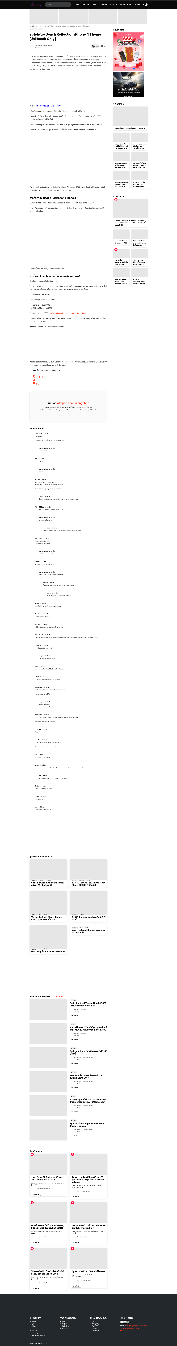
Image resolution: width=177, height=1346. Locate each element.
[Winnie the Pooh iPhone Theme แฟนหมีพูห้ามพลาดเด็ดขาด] (48, 903)
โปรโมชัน (64, 1323)
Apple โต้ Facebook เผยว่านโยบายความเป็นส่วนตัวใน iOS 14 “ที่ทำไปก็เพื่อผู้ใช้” (139, 281)
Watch (34, 1327)
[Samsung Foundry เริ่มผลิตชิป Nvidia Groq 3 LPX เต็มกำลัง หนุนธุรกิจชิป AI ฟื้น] (121, 175)
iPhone (86, 5)
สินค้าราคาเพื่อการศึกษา (38, 1336)
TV (33, 1328)
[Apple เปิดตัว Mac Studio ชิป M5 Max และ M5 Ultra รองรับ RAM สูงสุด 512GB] (73, 16)
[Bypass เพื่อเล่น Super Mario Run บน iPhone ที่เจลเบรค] (48, 1129)
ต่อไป (146, 16)
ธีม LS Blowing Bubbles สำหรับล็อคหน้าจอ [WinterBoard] (47, 884)
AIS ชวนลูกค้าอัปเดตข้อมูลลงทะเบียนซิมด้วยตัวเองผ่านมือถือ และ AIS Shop (139, 165)
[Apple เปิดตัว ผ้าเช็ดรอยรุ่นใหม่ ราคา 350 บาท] (130, 116)
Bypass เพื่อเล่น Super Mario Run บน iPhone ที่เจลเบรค (87, 1124)
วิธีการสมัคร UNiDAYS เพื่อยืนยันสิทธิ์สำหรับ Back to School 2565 (47, 1272)
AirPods (34, 1330)
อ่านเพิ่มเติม (74, 1015)
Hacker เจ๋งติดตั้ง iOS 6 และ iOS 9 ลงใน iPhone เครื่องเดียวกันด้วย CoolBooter (88, 1100)
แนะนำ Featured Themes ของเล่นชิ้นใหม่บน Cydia (88, 931)
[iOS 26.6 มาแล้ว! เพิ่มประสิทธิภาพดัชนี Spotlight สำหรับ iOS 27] (88, 1212)
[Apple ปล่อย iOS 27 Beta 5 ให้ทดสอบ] (88, 1258)
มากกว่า (36, 1185)
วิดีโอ (63, 1321)
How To (113, 5)
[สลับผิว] (143, 4)
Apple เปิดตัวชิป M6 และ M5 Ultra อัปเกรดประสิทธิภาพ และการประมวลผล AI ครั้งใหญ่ (102, 20)
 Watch (103, 5)
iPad (94, 5)
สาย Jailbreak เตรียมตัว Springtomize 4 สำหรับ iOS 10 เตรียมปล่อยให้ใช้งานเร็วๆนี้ (88, 1028)
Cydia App (42, 880)
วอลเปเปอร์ (95, 1325)
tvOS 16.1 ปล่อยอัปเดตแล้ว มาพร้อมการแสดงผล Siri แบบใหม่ (139, 262)
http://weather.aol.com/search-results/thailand (67, 313)
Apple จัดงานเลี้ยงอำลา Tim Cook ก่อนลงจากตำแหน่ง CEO (139, 184)
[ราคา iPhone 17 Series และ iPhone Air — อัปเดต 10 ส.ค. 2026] (48, 1164)
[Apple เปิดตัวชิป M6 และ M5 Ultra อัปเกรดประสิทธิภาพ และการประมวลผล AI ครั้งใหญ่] (102, 16)
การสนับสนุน (65, 1327)
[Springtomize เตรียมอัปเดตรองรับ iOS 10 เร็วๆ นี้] (48, 1057)
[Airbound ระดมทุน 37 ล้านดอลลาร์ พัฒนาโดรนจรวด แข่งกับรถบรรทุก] (121, 156)
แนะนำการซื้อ (65, 1328)
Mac (77, 5)
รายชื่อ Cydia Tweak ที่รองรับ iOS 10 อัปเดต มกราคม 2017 (86, 1076)
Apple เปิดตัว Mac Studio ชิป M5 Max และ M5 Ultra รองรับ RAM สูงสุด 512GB (73, 21)
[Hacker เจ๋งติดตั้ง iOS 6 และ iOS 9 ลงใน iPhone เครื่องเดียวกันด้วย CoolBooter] (48, 1105)
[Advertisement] (68, 87)
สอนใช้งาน (65, 1325)
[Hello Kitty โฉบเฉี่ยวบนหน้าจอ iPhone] (48, 937)
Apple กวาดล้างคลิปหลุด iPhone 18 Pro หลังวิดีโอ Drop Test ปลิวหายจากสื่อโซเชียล (88, 1179)
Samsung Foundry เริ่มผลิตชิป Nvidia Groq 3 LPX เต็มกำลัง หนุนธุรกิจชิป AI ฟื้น (121, 184)
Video (137, 5)
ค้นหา (48, 4)
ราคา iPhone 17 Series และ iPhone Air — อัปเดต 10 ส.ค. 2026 (47, 1178)
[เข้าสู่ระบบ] (146, 5)
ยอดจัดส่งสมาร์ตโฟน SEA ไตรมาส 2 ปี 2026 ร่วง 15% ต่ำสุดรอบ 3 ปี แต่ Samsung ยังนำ (139, 146)
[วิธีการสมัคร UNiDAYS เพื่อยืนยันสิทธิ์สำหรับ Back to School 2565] (48, 1258)
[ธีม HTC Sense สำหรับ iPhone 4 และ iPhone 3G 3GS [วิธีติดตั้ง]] (88, 869)
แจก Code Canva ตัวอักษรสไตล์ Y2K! (121, 242)
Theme (49, 880)
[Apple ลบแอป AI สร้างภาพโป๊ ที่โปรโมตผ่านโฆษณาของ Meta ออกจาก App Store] (140, 234)
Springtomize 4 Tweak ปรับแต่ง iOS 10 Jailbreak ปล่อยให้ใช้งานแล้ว (88, 1004)
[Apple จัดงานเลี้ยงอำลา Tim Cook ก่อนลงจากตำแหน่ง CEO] (140, 175)
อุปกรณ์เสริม (35, 1334)
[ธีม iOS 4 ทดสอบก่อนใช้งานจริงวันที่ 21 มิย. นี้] (88, 903)
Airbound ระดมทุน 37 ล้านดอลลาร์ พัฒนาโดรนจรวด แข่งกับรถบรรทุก (121, 165)
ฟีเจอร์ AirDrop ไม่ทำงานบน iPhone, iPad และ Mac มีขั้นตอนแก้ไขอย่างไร (47, 1226)
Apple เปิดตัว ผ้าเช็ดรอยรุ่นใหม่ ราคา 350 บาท (130, 128)
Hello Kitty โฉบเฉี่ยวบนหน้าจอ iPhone (48, 951)
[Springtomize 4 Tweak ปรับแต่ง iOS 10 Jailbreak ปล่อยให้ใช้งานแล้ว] (48, 1009)
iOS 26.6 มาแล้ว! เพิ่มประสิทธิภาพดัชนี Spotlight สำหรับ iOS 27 (89, 1226)
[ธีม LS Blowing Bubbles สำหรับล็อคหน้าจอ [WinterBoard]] (48, 869)
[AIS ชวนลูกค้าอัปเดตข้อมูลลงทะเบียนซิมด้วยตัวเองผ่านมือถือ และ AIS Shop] (140, 156)
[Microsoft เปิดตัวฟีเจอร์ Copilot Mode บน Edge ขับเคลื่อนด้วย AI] (121, 272)
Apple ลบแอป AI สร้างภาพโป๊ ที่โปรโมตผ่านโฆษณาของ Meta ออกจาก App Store (139, 243)
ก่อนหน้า (31, 16)
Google (94, 1328)
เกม (93, 1321)
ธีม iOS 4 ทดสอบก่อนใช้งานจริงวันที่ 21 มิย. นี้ (89, 918)
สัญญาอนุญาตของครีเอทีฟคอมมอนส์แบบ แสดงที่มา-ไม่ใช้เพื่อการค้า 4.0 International (133, 1328)
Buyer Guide (125, 5)
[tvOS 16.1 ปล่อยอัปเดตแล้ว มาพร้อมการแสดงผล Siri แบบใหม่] (140, 253)
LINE (93, 1327)
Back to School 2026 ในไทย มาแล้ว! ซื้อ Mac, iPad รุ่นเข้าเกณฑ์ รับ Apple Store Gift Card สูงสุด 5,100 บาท (132, 20)
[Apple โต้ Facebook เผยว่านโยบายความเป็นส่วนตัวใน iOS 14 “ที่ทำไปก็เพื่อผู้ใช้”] (140, 272)
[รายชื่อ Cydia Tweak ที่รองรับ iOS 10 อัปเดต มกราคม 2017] (48, 1081)
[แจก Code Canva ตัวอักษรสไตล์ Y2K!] (121, 234)
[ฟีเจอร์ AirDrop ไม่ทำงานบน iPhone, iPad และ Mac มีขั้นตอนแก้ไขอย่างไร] (48, 1212)
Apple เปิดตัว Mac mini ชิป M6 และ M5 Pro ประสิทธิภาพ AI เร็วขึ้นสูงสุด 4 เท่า (44, 21)
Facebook (95, 1330)
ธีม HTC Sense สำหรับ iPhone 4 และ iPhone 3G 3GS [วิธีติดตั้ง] (88, 884)
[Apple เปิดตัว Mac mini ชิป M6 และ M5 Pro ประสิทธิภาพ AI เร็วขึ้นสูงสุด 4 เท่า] (44, 16)
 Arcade (95, 1323)
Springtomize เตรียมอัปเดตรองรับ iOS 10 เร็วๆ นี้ (88, 1052)
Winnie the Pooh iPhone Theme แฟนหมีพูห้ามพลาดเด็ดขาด (46, 918)
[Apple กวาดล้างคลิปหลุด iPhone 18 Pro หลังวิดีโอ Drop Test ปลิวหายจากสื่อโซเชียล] (88, 1164)
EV (32, 1332)
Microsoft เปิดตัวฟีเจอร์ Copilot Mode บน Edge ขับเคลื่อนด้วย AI (121, 281)
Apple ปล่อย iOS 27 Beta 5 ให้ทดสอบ (88, 1271)
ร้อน (32, 1154)
